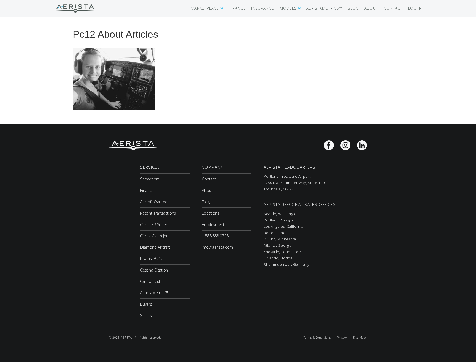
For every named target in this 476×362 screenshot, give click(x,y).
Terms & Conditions (317, 337)
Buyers (146, 304)
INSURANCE (262, 8)
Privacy (342, 337)
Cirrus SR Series (154, 224)
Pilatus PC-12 (151, 258)
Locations (210, 213)
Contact (209, 179)
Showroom (150, 179)
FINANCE (237, 8)
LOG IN (415, 8)
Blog (206, 201)
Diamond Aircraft (155, 247)
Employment (213, 224)
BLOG (353, 8)
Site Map (359, 337)
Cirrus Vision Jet (153, 235)
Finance (147, 190)
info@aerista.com (217, 247)
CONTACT (393, 8)
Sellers (146, 315)
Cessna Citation (154, 270)
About (207, 190)
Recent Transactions (158, 213)
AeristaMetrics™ (154, 292)
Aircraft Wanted (153, 201)
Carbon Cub (151, 281)
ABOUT (371, 8)
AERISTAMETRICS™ (324, 8)
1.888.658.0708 (215, 235)
